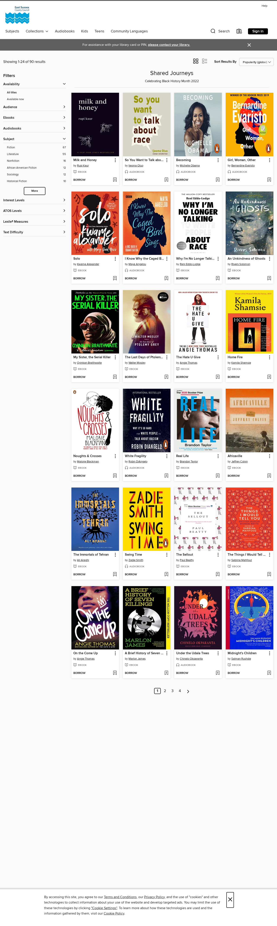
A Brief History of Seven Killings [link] (144, 653)
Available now (15, 99)
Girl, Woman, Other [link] (242, 160)
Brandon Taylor (189, 461)
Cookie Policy (114, 913)
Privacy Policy (154, 897)
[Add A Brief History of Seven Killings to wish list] (166, 673)
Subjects (12, 31)
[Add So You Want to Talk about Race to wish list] (166, 180)
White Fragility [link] (135, 456)
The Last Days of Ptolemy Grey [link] (144, 357)
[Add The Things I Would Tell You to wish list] (269, 574)
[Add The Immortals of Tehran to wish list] (115, 574)
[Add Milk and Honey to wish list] (115, 180)
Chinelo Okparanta (191, 659)
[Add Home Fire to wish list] (269, 377)
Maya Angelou (137, 264)
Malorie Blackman (88, 461)
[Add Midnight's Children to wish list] (269, 673)
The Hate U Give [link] (188, 357)
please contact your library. (169, 45)
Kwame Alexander (88, 264)
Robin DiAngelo (138, 461)
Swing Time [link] (133, 555)
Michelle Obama (190, 165)
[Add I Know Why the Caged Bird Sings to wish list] (166, 278)
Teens (99, 31)
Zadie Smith (136, 560)
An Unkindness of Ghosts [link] (246, 259)
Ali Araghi (83, 560)
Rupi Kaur (83, 165)
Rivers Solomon (240, 264)
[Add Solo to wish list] (115, 278)
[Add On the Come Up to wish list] (115, 673)
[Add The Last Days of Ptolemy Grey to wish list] (166, 377)
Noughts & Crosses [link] (87, 456)
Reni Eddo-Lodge (190, 264)
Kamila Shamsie (241, 363)
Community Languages (129, 31)
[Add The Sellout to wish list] (217, 574)
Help (264, 6)
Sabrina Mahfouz (241, 560)
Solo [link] (76, 259)
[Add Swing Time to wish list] (166, 574)
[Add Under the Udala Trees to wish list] (217, 673)
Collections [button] (35, 31)
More (34, 191)
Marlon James (137, 659)
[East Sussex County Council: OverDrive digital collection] (17, 15)
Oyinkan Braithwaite (89, 363)
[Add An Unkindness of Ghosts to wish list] (269, 278)
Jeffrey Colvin (239, 461)
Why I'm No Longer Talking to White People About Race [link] (196, 259)
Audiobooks (65, 31)
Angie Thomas (188, 363)
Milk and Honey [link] (85, 160)
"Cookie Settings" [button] (104, 908)
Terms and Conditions (120, 897)
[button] (219, 32)
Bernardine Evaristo (243, 165)
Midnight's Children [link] (242, 653)
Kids (84, 31)
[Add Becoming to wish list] (217, 180)
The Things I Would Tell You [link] (247, 555)
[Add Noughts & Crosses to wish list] (115, 476)
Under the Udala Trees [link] (192, 653)
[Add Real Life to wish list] (217, 476)
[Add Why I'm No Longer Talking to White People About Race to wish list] (217, 278)
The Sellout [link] (184, 555)
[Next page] (188, 691)
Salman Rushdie (241, 659)
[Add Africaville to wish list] (269, 476)
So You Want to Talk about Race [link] (144, 160)
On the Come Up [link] (85, 653)
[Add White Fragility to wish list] (166, 476)
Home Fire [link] (235, 357)
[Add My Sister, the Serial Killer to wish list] (115, 377)
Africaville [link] (235, 456)
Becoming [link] (183, 160)
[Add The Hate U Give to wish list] (217, 377)
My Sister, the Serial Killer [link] (92, 357)
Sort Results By (225, 62)
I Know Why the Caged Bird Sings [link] (144, 259)
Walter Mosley (137, 363)
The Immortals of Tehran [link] (91, 555)
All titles (12, 92)
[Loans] (239, 32)
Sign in (258, 31)
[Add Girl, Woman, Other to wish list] (269, 180)
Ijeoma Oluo (136, 165)
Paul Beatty (187, 560)
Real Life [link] (182, 456)
